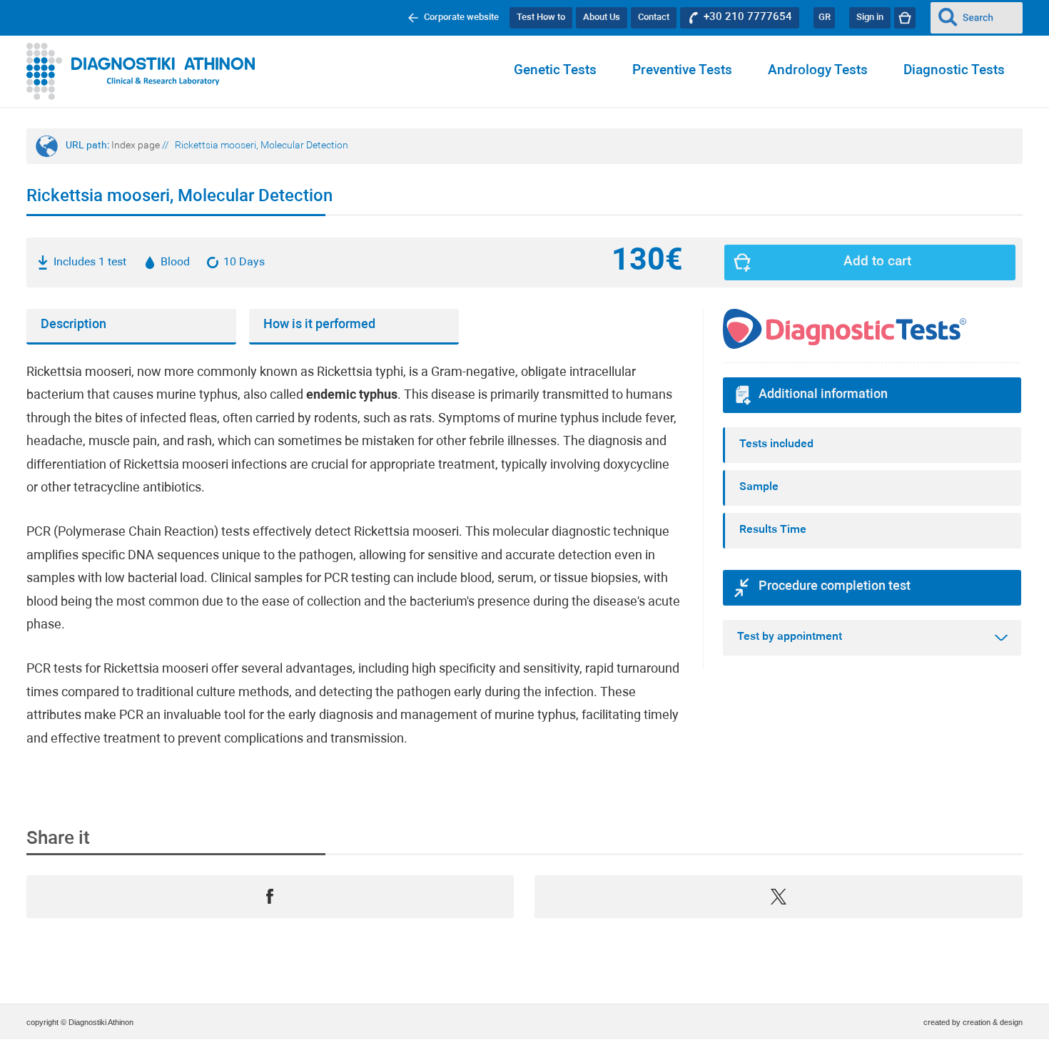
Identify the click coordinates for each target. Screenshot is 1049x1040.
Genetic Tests (555, 71)
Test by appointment (789, 637)
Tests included (776, 444)
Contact (653, 17)
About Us (601, 17)
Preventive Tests (682, 71)
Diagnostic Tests (954, 71)
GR (825, 17)
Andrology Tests (818, 71)
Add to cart (877, 262)
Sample (759, 487)
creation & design (993, 1022)
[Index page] (140, 71)
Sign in (869, 17)
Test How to (541, 17)
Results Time (772, 530)
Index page (135, 146)
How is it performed (319, 325)
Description (73, 325)
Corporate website (461, 17)
